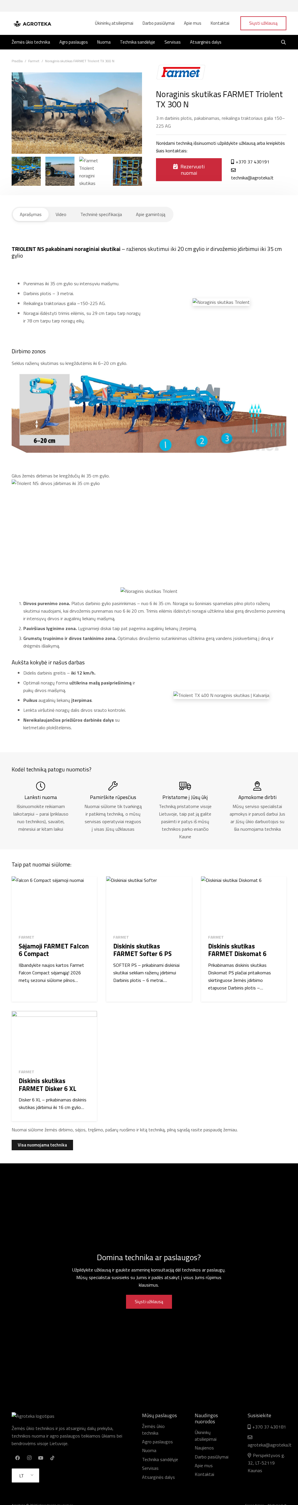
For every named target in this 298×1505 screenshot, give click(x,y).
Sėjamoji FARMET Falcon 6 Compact (54, 950)
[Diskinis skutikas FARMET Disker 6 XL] (54, 1037)
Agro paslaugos (157, 1441)
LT (21, 1475)
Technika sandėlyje (160, 1459)
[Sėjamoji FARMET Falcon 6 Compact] (54, 903)
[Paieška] (284, 42)
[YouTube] (41, 1458)
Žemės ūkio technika (153, 1429)
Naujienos (204, 1447)
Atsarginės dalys (158, 1477)
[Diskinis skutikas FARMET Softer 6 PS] (148, 903)
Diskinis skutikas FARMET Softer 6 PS (142, 950)
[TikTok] (52, 1458)
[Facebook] (17, 1458)
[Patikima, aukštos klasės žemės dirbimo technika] (59, 171)
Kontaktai (204, 1474)
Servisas (150, 1468)
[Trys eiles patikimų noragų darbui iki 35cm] (26, 171)
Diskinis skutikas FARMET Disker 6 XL (47, 1085)
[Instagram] (29, 1458)
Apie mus (204, 1465)
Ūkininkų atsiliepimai (206, 1435)
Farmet (26, 937)
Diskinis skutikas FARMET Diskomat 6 (237, 950)
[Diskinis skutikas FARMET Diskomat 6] (243, 903)
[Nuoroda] (32, 23)
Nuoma (149, 1450)
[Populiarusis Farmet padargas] (93, 171)
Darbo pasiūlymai (211, 1456)
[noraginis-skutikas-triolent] (127, 171)
